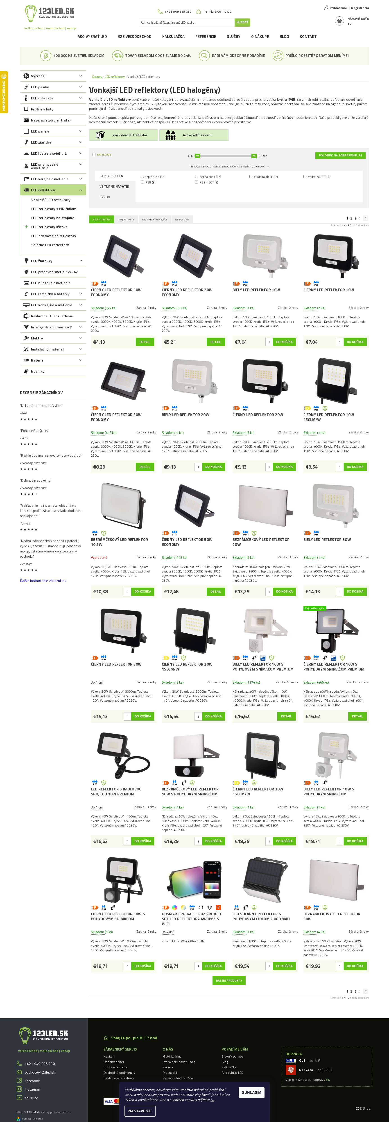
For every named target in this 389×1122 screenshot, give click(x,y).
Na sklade (104, 154)
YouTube (31, 1098)
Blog (284, 36)
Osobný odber (114, 1061)
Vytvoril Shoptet (32, 1119)
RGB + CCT (208, 182)
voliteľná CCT (318, 176)
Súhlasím (251, 1093)
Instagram (33, 1089)
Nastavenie (140, 1111)
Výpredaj (38, 76)
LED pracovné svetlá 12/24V (54, 272)
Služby (233, 36)
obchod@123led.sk (40, 1072)
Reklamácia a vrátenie (119, 1078)
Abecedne (182, 219)
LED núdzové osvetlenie (50, 283)
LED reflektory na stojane (52, 217)
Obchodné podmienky (119, 1072)
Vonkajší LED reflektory (50, 199)
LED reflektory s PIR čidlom (54, 208)
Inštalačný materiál (47, 349)
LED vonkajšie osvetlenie (51, 305)
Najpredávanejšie (154, 219)
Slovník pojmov (232, 1056)
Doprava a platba (115, 1067)
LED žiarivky (41, 142)
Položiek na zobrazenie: (340, 155)
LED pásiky (40, 87)
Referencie (205, 36)
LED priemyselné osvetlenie (44, 166)
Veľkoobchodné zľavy (178, 1078)
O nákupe (260, 36)
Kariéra (168, 1067)
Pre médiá (170, 1072)
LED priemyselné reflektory (53, 235)
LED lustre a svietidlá (49, 153)
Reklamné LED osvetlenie (52, 316)
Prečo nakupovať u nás (179, 1061)
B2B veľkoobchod (135, 36)
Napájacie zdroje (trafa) (51, 120)
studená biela (265, 176)
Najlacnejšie (102, 219)
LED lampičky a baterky (50, 294)
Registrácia (360, 7)
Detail (145, 342)
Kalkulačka (173, 36)
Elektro (37, 338)
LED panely (40, 131)
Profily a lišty (42, 109)
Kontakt (308, 36)
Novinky (37, 371)
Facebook (32, 1080)
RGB (150, 182)
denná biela (210, 176)
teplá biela (155, 176)
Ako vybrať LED (92, 36)
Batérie (37, 360)
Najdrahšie (126, 219)
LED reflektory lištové (49, 226)
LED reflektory (43, 190)
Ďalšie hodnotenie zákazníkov (43, 580)
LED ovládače (42, 98)
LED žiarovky (41, 260)
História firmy (172, 1056)
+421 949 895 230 (40, 1063)
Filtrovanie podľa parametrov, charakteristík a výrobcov (227, 166)
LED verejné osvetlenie (49, 179)
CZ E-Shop (362, 1108)
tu (212, 1099)
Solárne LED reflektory (50, 244)
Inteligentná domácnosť (51, 327)
